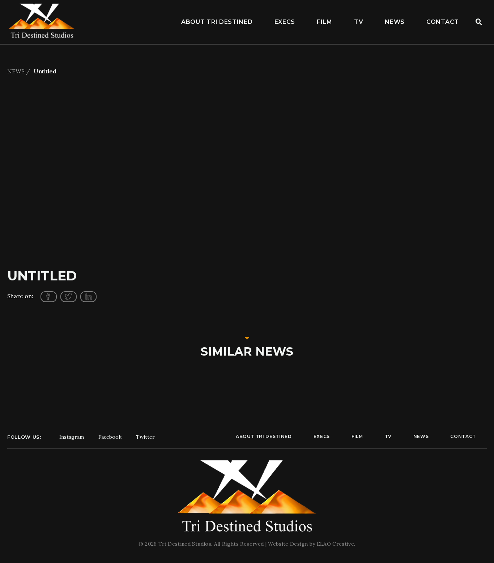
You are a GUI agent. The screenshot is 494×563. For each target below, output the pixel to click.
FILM (324, 21)
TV (358, 21)
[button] (479, 22)
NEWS (395, 21)
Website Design (288, 544)
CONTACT (442, 21)
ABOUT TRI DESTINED (217, 21)
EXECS (284, 21)
